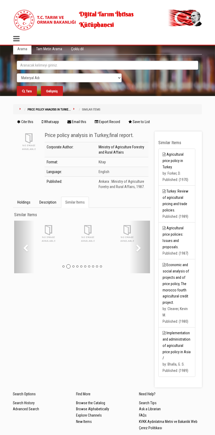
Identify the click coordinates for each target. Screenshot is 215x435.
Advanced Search (26, 409)
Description (47, 202)
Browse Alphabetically (92, 409)
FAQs (143, 415)
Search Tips (148, 403)
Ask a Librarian (150, 409)
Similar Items (75, 202)
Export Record (109, 122)
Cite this (26, 122)
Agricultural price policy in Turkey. (173, 160)
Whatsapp (51, 122)
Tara (28, 91)
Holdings (23, 202)
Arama (22, 49)
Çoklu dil (77, 49)
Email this (78, 122)
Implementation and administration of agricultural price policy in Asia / (177, 345)
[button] (24, 247)
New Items (84, 421)
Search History (24, 403)
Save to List (141, 122)
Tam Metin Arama (49, 49)
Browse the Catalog (90, 403)
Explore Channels (89, 415)
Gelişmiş (52, 91)
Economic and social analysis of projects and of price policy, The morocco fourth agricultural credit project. (176, 284)
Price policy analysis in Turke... (49, 109)
